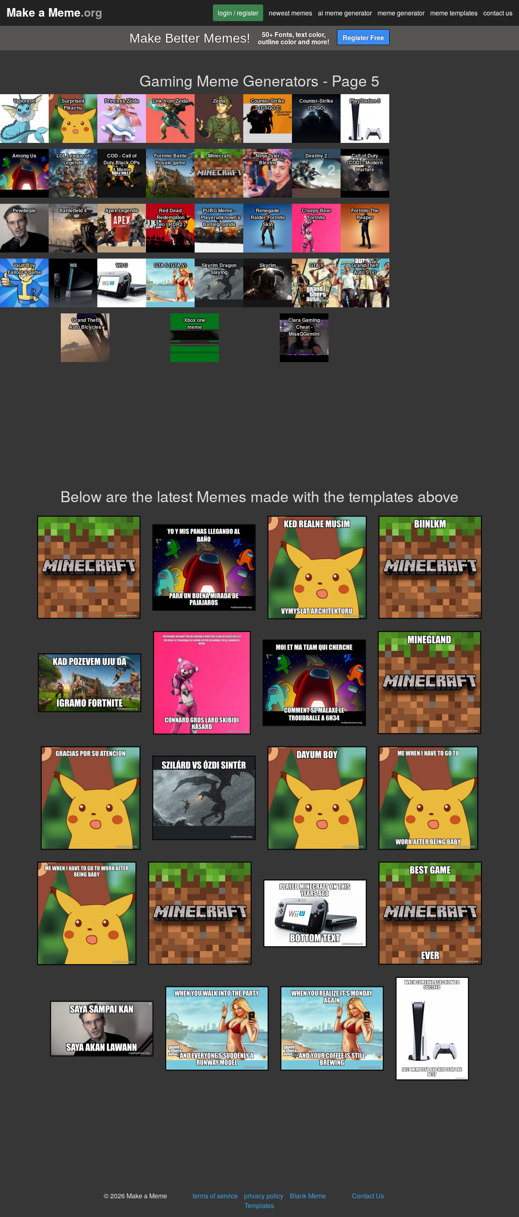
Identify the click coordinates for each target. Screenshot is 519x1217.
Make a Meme (54, 12)
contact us (498, 12)
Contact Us (368, 1195)
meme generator (401, 12)
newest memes (290, 12)
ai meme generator (345, 12)
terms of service (215, 1195)
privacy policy (263, 1195)
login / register (238, 12)
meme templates (454, 12)
